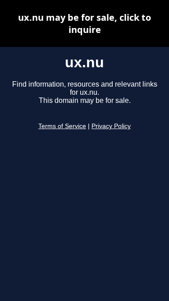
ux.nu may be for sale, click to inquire (84, 23)
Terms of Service (62, 126)
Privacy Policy (111, 126)
